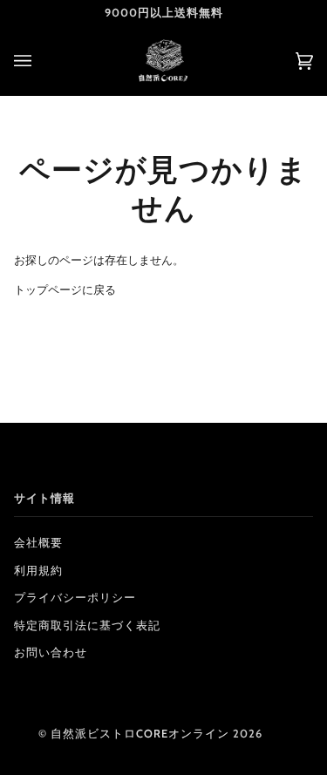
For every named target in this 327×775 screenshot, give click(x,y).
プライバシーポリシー (75, 597)
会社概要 (38, 542)
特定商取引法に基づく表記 (87, 625)
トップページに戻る (65, 289)
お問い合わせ (50, 652)
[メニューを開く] (40, 60)
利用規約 (38, 570)
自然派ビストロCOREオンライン (140, 733)
